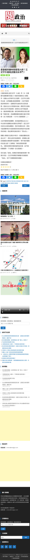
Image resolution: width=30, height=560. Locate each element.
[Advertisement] (15, 426)
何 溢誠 (13, 218)
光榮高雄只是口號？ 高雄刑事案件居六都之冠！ (5, 185)
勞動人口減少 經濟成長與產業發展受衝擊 (12, 352)
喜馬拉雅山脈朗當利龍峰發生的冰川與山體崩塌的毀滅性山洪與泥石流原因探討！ (15, 404)
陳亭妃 (9, 183)
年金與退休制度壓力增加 (8, 342)
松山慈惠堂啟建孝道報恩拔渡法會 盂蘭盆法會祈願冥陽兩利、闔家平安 (15, 383)
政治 (15, 181)
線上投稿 (17, 3)
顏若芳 (12, 183)
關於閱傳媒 (5, 3)
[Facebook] (3, 86)
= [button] (12, 80)
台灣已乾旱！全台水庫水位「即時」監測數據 (26, 185)
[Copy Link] (21, 86)
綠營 (3, 183)
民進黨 (7, 75)
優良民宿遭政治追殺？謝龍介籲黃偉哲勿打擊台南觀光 (14, 243)
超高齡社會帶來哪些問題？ (9, 358)
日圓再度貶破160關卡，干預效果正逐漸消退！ (13, 344)
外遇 (12, 181)
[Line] (15, 86)
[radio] (1, 167)
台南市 (2, 75)
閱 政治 (15, 78)
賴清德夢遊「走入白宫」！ (8, 216)
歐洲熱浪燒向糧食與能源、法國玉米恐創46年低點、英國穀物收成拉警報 (15, 398)
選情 (6, 183)
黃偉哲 (16, 183)
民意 (22, 181)
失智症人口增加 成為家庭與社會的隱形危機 (13, 350)
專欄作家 (11, 3)
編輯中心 (15, 272)
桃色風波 (18, 181)
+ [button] (9, 80)
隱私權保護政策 (15, 5)
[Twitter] (9, 86)
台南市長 (8, 181)
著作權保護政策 (24, 3)
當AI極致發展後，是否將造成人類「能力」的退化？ (15, 340)
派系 (25, 181)
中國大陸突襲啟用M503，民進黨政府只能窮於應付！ (15, 270)
